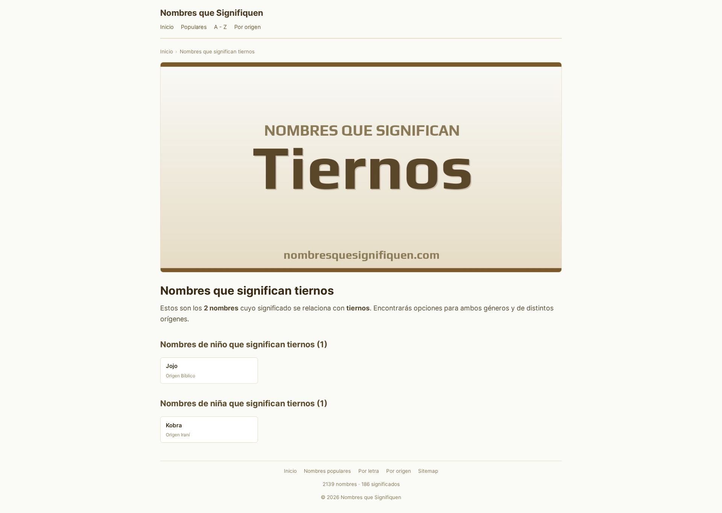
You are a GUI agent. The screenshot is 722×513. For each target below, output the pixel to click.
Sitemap (428, 471)
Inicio (167, 27)
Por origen (247, 27)
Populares (194, 27)
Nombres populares (327, 471)
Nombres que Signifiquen (211, 13)
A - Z (220, 27)
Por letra (368, 471)
